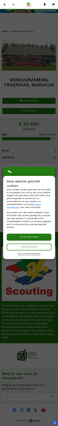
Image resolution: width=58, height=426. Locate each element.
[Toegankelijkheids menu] (55, 423)
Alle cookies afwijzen (29, 254)
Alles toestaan (29, 237)
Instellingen (29, 247)
